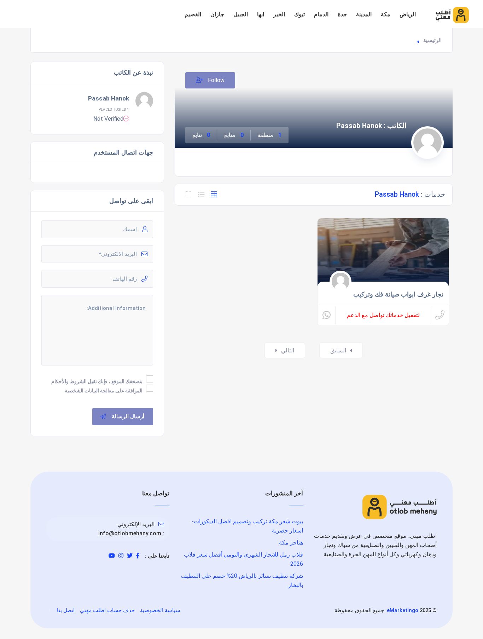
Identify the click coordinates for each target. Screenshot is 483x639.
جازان (217, 14)
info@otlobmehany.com (129, 533)
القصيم (193, 14)
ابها (260, 14)
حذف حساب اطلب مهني (107, 610)
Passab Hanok (108, 98)
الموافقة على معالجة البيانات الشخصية (103, 390)
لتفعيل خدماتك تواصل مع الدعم (383, 315)
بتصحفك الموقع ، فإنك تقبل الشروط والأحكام (96, 381)
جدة (342, 14)
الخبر (279, 14)
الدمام (321, 14)
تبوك (299, 14)
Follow (215, 80)
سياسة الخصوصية (160, 610)
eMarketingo (402, 610)
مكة (385, 14)
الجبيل (240, 14)
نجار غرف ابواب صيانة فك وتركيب (398, 294)
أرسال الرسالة (128, 416)
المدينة (364, 14)
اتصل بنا (66, 610)
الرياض (408, 14)
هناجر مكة (291, 542)
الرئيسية (432, 40)
